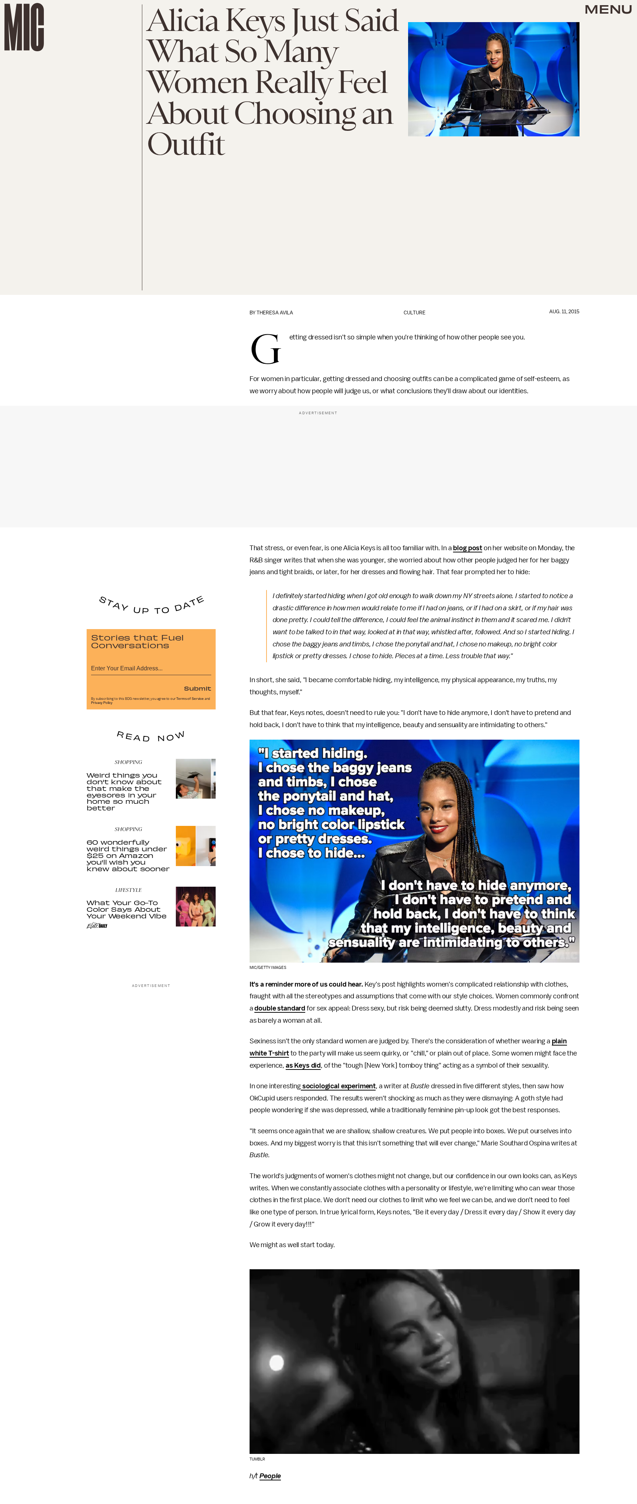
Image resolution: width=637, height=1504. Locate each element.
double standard (279, 1008)
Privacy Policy (101, 703)
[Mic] (24, 27)
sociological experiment (338, 1086)
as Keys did (303, 1065)
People (270, 1476)
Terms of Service (189, 699)
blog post (467, 548)
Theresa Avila (275, 312)
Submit (197, 688)
